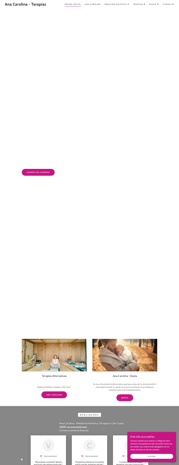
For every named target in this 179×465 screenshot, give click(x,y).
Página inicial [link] (73, 4)
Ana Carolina (54, 395)
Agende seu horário (38, 172)
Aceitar (151, 456)
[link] (25, 5)
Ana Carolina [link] (93, 4)
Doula (124, 398)
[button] (117, 4)
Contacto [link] (168, 4)
